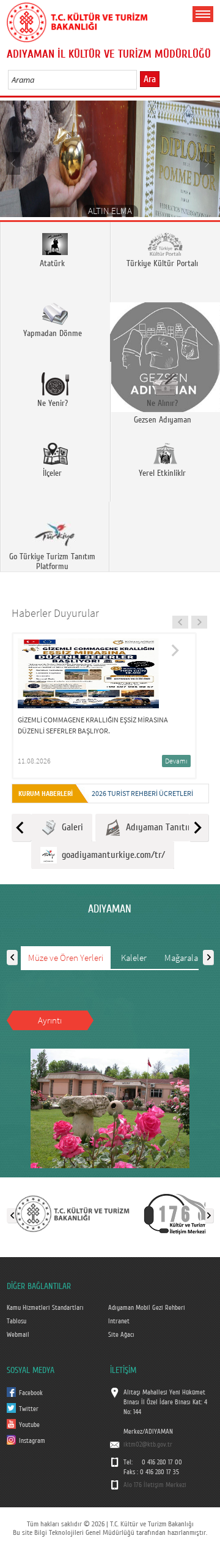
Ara (150, 79)
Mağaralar (182, 957)
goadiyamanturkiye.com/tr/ (111, 854)
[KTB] (72, 1212)
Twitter (28, 1409)
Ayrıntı (50, 1020)
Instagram (32, 1441)
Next (206, 163)
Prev (13, 163)
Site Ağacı (121, 1335)
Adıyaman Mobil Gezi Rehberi (146, 1308)
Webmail (18, 1335)
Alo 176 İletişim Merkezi (154, 1485)
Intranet (119, 1321)
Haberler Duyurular (55, 613)
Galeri (70, 827)
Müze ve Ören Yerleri (65, 957)
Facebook (31, 1393)
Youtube (29, 1425)
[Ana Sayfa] (77, 20)
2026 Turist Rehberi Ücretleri (142, 793)
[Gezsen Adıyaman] (165, 327)
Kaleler (134, 957)
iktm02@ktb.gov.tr (147, 1444)
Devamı (176, 760)
